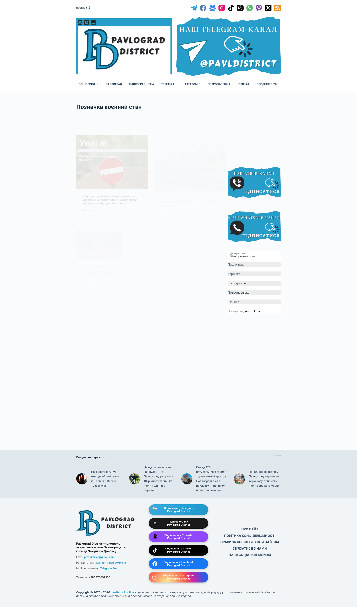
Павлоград (114, 84)
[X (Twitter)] (268, 8)
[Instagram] (221, 8)
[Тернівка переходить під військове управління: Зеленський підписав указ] (99, 224)
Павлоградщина (141, 84)
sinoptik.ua (252, 311)
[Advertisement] (255, 130)
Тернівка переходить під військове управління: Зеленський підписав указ (99, 254)
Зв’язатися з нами (250, 548)
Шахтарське (191, 84)
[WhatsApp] (249, 8)
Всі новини (87, 84)
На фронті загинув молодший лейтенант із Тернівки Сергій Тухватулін (106, 478)
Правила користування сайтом (249, 542)
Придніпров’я (267, 84)
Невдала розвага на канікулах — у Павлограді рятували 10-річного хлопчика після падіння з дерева (158, 479)
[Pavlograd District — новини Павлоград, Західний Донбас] (106, 522)
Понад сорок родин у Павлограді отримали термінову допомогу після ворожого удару (264, 478)
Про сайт (249, 529)
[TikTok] (231, 8)
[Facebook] (203, 8)
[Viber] (259, 8)
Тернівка (167, 84)
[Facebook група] (212, 8)
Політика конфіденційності (249, 536)
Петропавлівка (219, 84)
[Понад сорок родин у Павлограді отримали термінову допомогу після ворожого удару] (239, 478)
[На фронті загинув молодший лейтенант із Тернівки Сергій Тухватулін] (81, 478)
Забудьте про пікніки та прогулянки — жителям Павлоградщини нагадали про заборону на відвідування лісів (109, 183)
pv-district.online (122, 592)
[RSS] (277, 8)
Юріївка (243, 84)
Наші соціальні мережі (250, 555)
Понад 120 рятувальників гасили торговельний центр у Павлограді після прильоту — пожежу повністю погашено (211, 479)
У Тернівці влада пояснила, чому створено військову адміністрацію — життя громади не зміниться (189, 183)
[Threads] (240, 8)
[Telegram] (194, 8)
